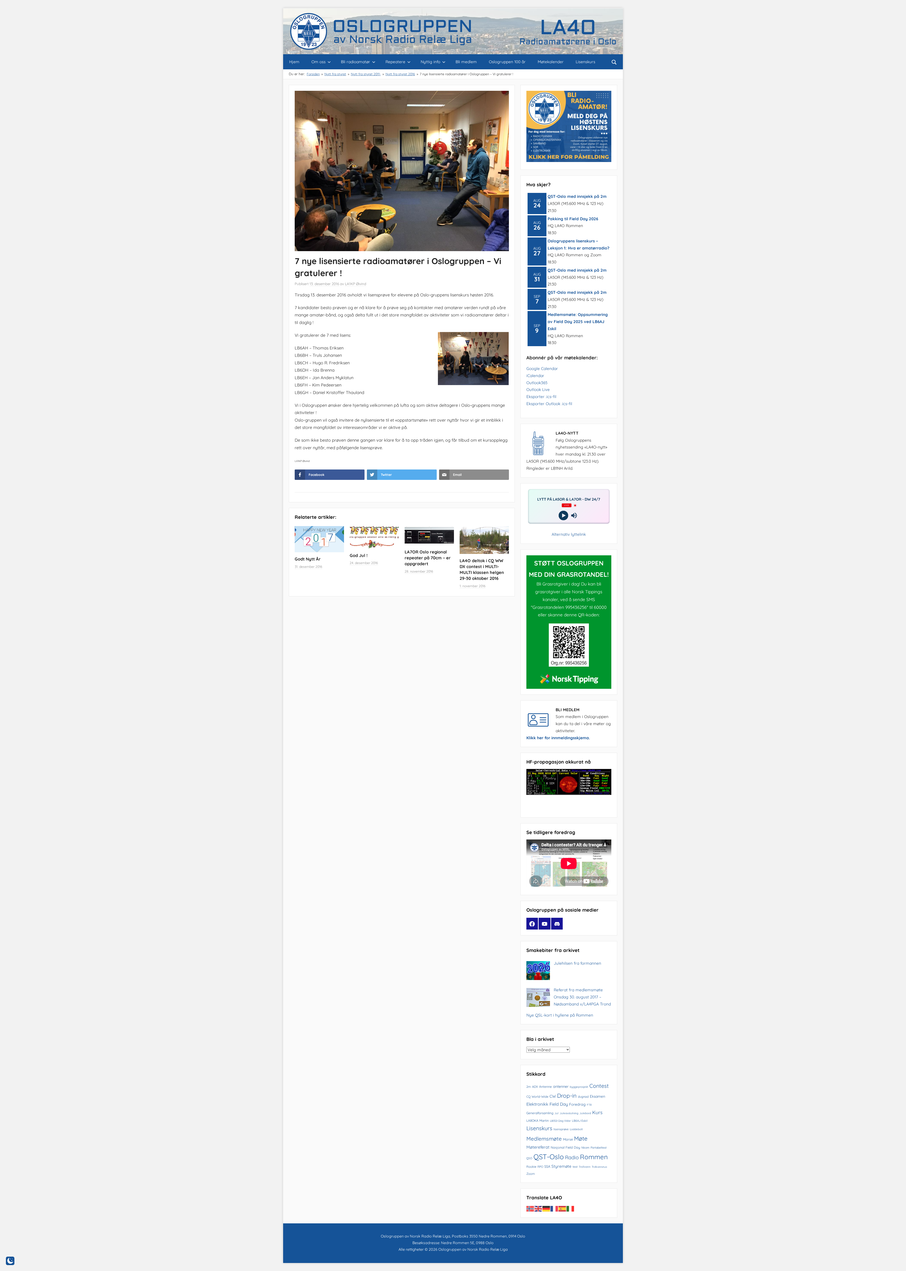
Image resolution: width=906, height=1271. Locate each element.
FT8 (589, 1104)
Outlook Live (538, 389)
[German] (546, 1208)
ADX (535, 1086)
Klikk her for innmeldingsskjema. (558, 737)
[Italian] (570, 1208)
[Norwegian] (530, 1208)
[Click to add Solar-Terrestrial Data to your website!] (568, 793)
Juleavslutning (569, 1113)
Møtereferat (537, 1147)
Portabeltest (599, 1147)
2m (528, 1086)
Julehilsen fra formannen (577, 963)
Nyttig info (430, 61)
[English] (538, 1208)
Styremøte (561, 1166)
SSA (547, 1166)
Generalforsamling (539, 1113)
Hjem (294, 61)
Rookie (531, 1166)
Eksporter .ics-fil (541, 396)
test (575, 1166)
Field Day (558, 1104)
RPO (540, 1166)
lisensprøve (561, 1129)
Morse (568, 1139)
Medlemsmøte (544, 1138)
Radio (572, 1157)
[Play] (564, 516)
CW (552, 1096)
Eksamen (597, 1096)
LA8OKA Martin (537, 1120)
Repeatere (395, 61)
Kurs (597, 1112)
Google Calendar (542, 368)
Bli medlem (466, 61)
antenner (561, 1086)
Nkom (585, 1147)
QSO (529, 1158)
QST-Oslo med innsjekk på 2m (577, 196)
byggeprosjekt (579, 1086)
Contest (599, 1085)
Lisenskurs (585, 61)
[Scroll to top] (897, 1262)
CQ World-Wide (537, 1096)
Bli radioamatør (355, 61)
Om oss (318, 61)
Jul (556, 1113)
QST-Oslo (548, 1156)
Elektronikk (537, 1104)
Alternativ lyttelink (569, 534)
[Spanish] (562, 1208)
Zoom (530, 1173)
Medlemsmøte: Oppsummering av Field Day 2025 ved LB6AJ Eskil (578, 321)
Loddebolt (576, 1129)
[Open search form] (614, 61)
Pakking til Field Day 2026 (573, 218)
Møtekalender (551, 61)
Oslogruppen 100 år (507, 61)
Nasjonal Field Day (565, 1147)
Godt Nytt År (308, 559)
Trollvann (585, 1166)
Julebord (585, 1113)
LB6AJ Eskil (579, 1120)
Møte (580, 1138)
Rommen (594, 1157)
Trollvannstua (599, 1166)
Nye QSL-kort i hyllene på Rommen (559, 1015)
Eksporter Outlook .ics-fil (549, 403)
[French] (554, 1208)
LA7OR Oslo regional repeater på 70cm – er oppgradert (428, 557)
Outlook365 (536, 382)
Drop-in (567, 1095)
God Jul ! (359, 555)
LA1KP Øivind (355, 284)
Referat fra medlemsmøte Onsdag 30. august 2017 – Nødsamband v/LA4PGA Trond (582, 996)
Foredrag (577, 1104)
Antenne (545, 1086)
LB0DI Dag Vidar (560, 1120)
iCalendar (535, 375)
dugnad (583, 1096)
